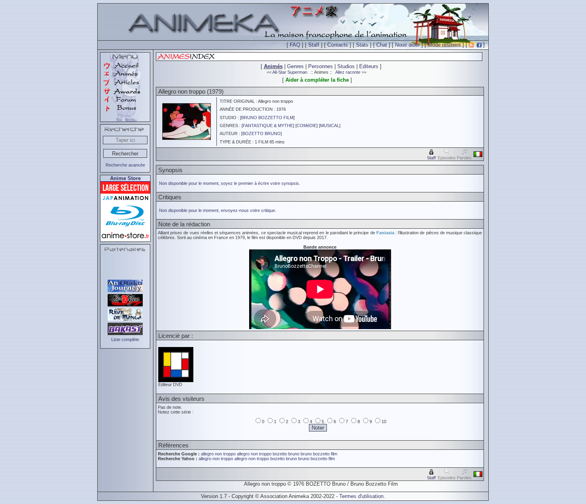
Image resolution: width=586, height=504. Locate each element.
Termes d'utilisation (361, 496)
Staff (313, 45)
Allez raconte (347, 72)
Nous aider (407, 45)
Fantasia (385, 232)
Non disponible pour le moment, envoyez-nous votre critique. (217, 210)
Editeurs (368, 66)
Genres (295, 66)
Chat (381, 45)
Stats (362, 45)
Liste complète (125, 339)
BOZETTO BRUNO (261, 133)
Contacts (337, 45)
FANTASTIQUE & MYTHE (268, 125)
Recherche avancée (125, 165)
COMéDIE (307, 125)
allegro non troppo (218, 453)
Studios (346, 66)
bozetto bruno (286, 453)
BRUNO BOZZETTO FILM (267, 117)
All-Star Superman (289, 72)
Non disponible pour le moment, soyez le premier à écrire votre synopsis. (229, 183)
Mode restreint (444, 45)
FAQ (295, 45)
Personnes (320, 66)
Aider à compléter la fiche (317, 80)
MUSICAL (329, 125)
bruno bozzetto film (319, 453)
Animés (273, 66)
